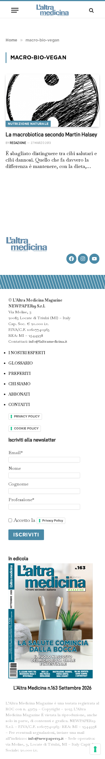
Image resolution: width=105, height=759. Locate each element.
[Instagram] (83, 259)
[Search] (91, 10)
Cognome (18, 484)
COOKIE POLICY (26, 428)
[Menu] (14, 10)
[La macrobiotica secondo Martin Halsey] (52, 100)
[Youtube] (94, 259)
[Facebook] (71, 259)
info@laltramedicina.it (48, 341)
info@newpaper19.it (46, 738)
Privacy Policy (52, 520)
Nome (14, 468)
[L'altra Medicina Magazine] (52, 10)
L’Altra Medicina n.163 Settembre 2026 (52, 687)
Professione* (21, 500)
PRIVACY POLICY (27, 416)
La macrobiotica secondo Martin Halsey (51, 134)
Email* (15, 453)
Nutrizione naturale (28, 124)
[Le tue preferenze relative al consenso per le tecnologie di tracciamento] (95, 749)
